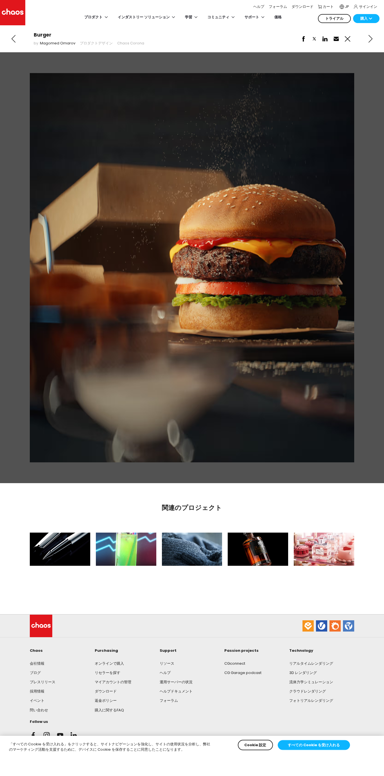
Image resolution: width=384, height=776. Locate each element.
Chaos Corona (130, 43)
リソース (167, 663)
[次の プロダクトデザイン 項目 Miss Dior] (370, 38)
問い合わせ (39, 710)
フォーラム (169, 700)
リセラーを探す (107, 672)
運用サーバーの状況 (176, 682)
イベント (37, 700)
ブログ (35, 672)
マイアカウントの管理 (113, 682)
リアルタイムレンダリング (311, 663)
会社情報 (37, 663)
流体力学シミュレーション (311, 682)
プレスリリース (42, 682)
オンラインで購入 (109, 663)
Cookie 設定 (255, 745)
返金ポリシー (106, 700)
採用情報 (37, 691)
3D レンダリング (303, 672)
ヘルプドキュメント (176, 691)
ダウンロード (106, 691)
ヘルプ (165, 672)
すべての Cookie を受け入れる (314, 745)
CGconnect (234, 663)
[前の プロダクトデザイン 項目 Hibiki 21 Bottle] (13, 38)
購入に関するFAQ (109, 710)
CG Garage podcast (242, 672)
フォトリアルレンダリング (311, 700)
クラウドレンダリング (307, 691)
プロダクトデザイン (96, 43)
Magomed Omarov (57, 43)
